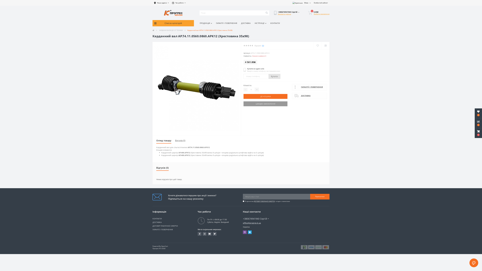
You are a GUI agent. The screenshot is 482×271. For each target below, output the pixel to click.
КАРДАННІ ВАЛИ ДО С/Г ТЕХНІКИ (171, 30)
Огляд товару (163, 140)
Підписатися (319, 196)
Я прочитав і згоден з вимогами (267, 201)
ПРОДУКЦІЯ (205, 23)
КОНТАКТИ (275, 23)
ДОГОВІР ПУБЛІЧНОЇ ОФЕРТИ (264, 201)
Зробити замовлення (321, 14)
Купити (274, 76)
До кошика (265, 96)
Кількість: (248, 85)
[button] (161, 3)
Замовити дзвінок (284, 14)
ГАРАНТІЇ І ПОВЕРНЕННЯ (226, 23)
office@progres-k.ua (252, 223)
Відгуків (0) (180, 140)
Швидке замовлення (265, 104)
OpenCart (164, 246)
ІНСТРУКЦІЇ (259, 23)
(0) (263, 45)
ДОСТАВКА (246, 23)
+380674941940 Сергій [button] (255, 218)
